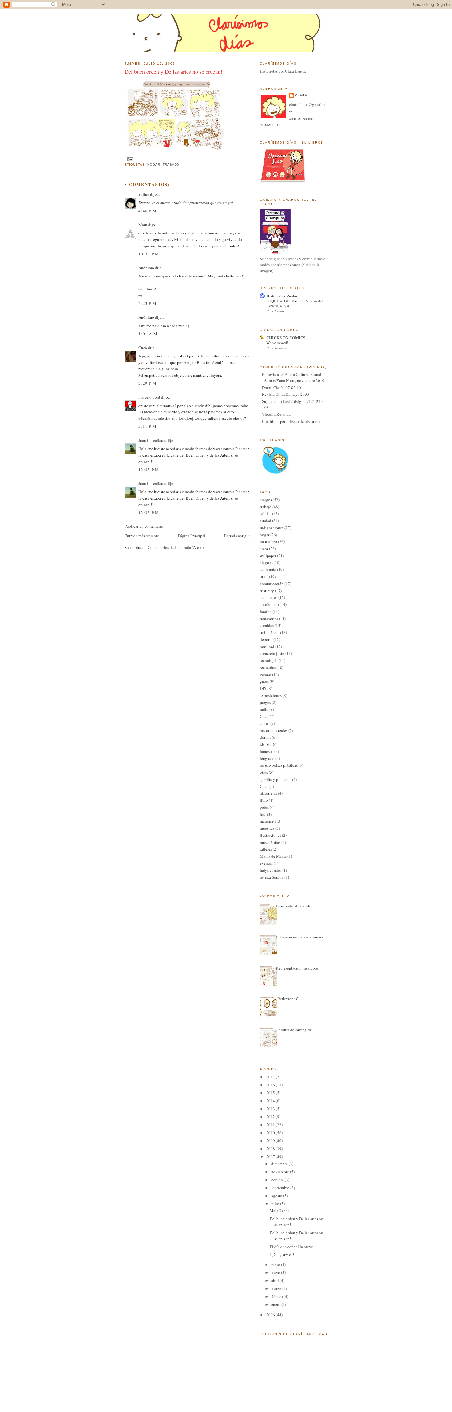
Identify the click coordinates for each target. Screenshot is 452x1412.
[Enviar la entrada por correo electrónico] (129, 159)
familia (266, 611)
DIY (263, 688)
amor (264, 548)
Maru (142, 224)
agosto (277, 1195)
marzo (276, 1288)
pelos (264, 807)
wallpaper (268, 555)
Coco (264, 716)
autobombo (269, 604)
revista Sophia (271, 877)
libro (264, 800)
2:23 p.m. (148, 303)
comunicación (271, 583)
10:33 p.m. (149, 254)
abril (275, 1280)
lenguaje (267, 758)
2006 (271, 1314)
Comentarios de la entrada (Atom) (176, 547)
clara (301, 95)
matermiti (268, 821)
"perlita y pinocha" (275, 779)
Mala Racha (280, 1210)
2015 (271, 1092)
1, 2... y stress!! (282, 1254)
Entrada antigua (237, 535)
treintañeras (269, 632)
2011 (271, 1124)
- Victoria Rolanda (275, 414)
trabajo (171, 164)
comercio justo (272, 653)
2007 (271, 1156)
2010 (271, 1132)
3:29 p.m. (148, 383)
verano (265, 674)
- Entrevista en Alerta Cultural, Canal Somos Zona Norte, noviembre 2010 (292, 377)
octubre (278, 1179)
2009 (271, 1140)
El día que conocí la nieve (291, 1246)
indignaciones (271, 527)
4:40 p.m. (148, 211)
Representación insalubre (297, 968)
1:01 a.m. (148, 333)
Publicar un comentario (144, 526)
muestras (267, 828)
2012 (271, 1116)
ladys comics (270, 870)
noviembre (280, 1171)
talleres (266, 849)
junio (276, 1264)
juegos (265, 702)
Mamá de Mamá (273, 856)
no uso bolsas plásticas (279, 765)
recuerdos (268, 667)
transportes (269, 618)
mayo (276, 1272)
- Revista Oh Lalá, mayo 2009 (284, 394)
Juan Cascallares (152, 440)
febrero (277, 1296)
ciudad (265, 520)
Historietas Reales (282, 296)
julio (275, 1203)
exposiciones (271, 695)
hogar (153, 164)
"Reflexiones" (287, 998)
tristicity (267, 590)
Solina (143, 194)
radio (264, 709)
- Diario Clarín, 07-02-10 (280, 387)
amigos (266, 499)
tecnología (269, 660)
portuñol (267, 646)
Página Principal (191, 535)
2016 (271, 1085)
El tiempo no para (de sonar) (299, 937)
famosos (266, 751)
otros (264, 576)
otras (264, 772)
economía (268, 569)
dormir (265, 737)
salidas (265, 513)
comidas (267, 625)
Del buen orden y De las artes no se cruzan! (173, 71)
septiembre (280, 1187)
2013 (271, 1108)
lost (263, 814)
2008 (271, 1148)
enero (276, 1304)
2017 (271, 1077)
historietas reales (273, 730)
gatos (264, 681)
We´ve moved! (277, 342)
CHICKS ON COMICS (285, 337)
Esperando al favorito (293, 906)
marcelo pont (149, 397)
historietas (268, 793)
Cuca (142, 347)
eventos (266, 863)
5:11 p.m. (148, 426)
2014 (271, 1100)
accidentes (268, 597)
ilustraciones (270, 835)
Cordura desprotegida (294, 1029)
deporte (266, 639)
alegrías (266, 562)
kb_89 (265, 744)
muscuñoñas (270, 842)
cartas (264, 723)
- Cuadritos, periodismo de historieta (290, 421)
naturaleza (268, 541)
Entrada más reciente (142, 535)
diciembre (280, 1163)
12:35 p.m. (149, 469)
